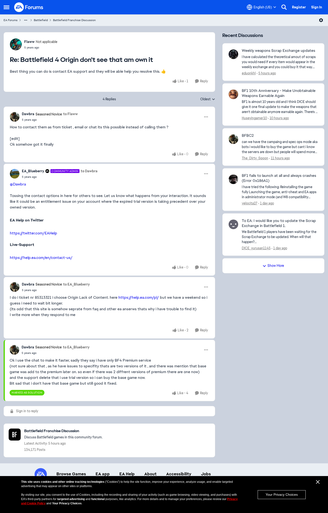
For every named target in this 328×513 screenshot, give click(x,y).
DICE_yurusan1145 (256, 248)
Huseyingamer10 (254, 118)
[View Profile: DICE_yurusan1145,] (233, 224)
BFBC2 (248, 135)
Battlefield (41, 20)
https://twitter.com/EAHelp (33, 233)
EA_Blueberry (33, 171)
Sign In (316, 7)
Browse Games (71, 474)
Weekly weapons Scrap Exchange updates (278, 50)
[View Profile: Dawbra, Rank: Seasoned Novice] (14, 117)
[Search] (284, 7)
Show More (275, 265)
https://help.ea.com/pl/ (138, 297)
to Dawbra (89, 171)
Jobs (206, 474)
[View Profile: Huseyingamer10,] (233, 94)
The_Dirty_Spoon (255, 158)
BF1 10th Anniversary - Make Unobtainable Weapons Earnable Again (279, 93)
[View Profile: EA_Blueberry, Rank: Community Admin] (14, 174)
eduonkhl (249, 73)
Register (299, 7)
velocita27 (249, 203)
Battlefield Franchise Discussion (74, 20)
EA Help (127, 474)
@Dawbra (18, 184)
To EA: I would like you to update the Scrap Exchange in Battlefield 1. (279, 223)
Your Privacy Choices (282, 494)
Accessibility (178, 474)
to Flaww (70, 114)
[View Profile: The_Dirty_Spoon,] (233, 139)
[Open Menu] (321, 20)
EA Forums (11, 20)
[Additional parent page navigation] (26, 20)
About (150, 474)
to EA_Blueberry (76, 284)
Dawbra (28, 114)
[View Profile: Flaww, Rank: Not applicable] (16, 44)
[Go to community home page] (28, 7)
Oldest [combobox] (207, 99)
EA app (103, 474)
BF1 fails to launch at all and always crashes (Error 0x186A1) (279, 178)
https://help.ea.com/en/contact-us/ (41, 257)
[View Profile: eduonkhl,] (233, 54)
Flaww (29, 42)
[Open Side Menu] (6, 7)
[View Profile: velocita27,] (233, 179)
